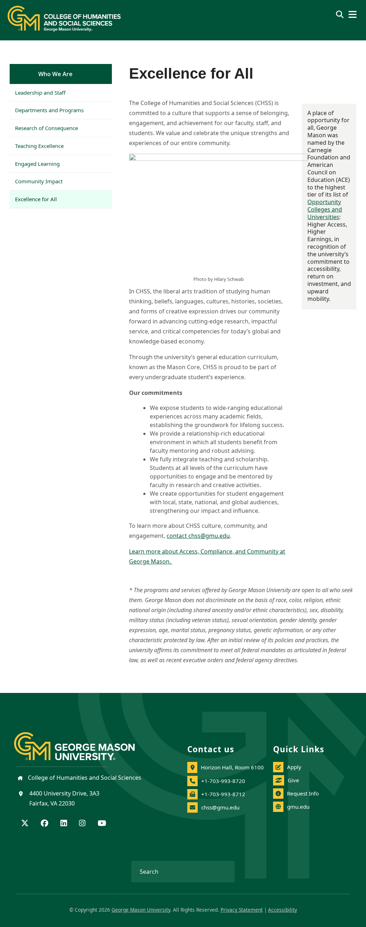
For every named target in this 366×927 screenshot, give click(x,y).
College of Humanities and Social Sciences (83, 778)
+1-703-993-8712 (223, 794)
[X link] (25, 824)
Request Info (303, 793)
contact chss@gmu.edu (198, 536)
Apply (294, 766)
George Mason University (141, 909)
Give (293, 780)
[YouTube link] (102, 824)
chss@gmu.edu (220, 807)
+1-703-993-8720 (223, 780)
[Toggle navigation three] (352, 14)
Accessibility (282, 909)
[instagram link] (82, 824)
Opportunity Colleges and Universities (324, 209)
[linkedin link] (63, 824)
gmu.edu (298, 806)
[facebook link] (44, 824)
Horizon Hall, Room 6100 (232, 767)
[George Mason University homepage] (81, 740)
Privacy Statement (242, 909)
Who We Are (55, 74)
